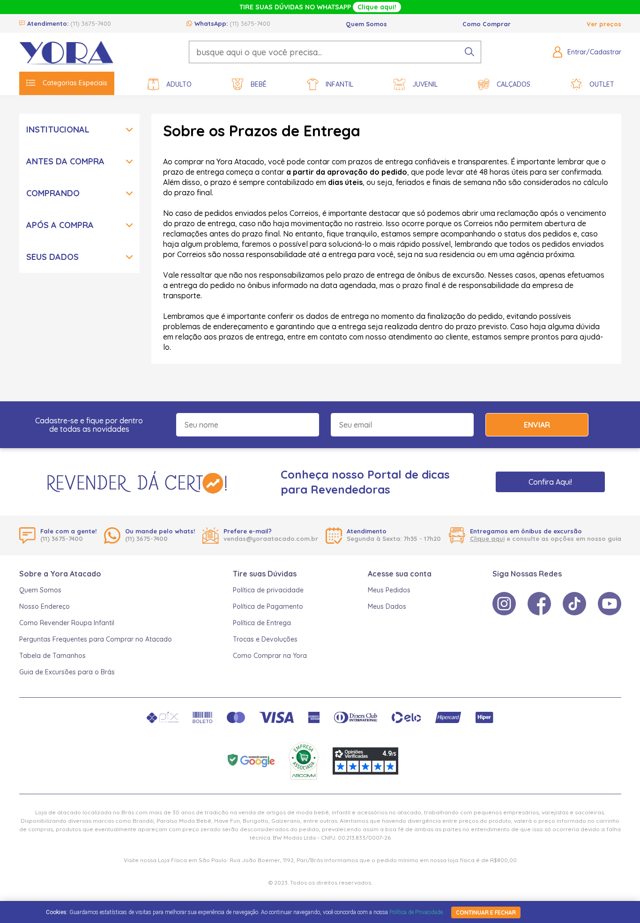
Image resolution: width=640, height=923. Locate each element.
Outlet (601, 84)
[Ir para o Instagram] (504, 603)
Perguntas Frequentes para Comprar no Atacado (95, 639)
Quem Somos (366, 24)
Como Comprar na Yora (270, 655)
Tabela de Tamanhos (52, 655)
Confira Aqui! (550, 482)
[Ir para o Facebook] (539, 603)
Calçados (513, 84)
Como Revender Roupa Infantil (66, 623)
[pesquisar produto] (469, 52)
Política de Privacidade (416, 912)
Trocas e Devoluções (265, 639)
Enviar (537, 424)
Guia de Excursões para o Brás (67, 672)
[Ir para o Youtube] (609, 603)
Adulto (179, 84)
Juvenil (425, 84)
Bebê (259, 84)
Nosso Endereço (44, 606)
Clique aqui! (376, 7)
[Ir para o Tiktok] (574, 603)
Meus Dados (387, 606)
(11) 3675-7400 (90, 23)
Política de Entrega (262, 623)
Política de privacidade (268, 590)
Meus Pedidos (389, 590)
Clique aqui (487, 538)
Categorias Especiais (75, 83)
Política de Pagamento (268, 606)
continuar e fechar (486, 912)
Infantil (339, 84)
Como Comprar (486, 24)
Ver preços (604, 24)
